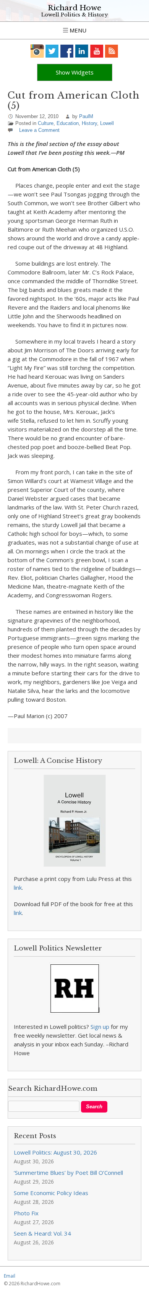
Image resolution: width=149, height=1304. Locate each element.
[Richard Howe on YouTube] (97, 51)
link (18, 887)
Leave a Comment (39, 130)
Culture (45, 123)
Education (68, 123)
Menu (77, 30)
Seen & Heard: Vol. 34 (42, 1233)
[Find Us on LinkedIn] (82, 51)
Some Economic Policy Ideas (51, 1193)
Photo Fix (26, 1213)
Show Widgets (75, 72)
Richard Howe (74, 8)
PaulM (86, 116)
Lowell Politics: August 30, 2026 (55, 1152)
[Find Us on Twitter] (52, 51)
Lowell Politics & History (74, 15)
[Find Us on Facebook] (67, 51)
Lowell (107, 123)
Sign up (100, 1026)
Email (9, 1276)
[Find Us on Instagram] (37, 51)
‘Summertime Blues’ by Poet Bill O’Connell (68, 1172)
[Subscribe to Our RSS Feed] (111, 51)
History (89, 123)
